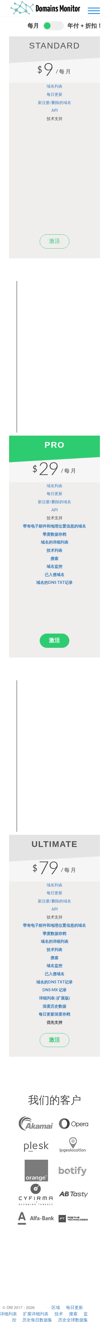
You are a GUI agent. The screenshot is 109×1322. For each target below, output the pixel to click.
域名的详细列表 (54, 542)
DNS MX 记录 (54, 990)
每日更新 (54, 95)
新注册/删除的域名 (54, 103)
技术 (58, 1313)
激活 (54, 241)
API (54, 111)
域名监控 (54, 567)
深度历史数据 (54, 1007)
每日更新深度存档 (54, 1014)
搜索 (54, 559)
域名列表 (54, 87)
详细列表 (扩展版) (54, 998)
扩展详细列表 (35, 1313)
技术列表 (54, 551)
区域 (55, 1307)
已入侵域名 (54, 575)
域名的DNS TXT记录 (54, 583)
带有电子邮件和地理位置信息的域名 (54, 526)
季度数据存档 (54, 535)
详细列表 (8, 1313)
